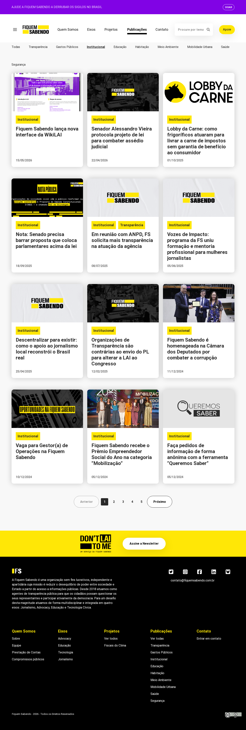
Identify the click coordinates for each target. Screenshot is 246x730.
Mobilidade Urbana (199, 47)
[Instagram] (185, 572)
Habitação (142, 47)
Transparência (38, 47)
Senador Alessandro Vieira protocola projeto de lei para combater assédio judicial (121, 137)
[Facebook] (199, 572)
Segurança (19, 64)
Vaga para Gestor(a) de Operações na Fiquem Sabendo (42, 451)
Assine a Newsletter (144, 543)
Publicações (137, 29)
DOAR (228, 7)
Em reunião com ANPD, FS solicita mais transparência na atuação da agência (122, 240)
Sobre (16, 638)
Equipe (16, 645)
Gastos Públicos (67, 47)
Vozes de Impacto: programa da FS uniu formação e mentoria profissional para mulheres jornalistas (197, 246)
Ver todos (111, 638)
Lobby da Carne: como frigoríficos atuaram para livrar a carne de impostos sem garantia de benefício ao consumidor (196, 140)
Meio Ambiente (168, 47)
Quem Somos (67, 29)
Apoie (227, 29)
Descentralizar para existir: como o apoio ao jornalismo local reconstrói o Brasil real (47, 349)
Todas (16, 47)
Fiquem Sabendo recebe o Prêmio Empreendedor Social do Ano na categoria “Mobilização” (121, 454)
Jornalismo (65, 659)
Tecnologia (65, 652)
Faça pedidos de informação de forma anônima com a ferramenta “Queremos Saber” (197, 454)
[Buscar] (208, 29)
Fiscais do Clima (115, 645)
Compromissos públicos (28, 659)
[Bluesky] (228, 572)
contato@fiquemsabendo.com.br (192, 580)
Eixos (91, 29)
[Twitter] (171, 572)
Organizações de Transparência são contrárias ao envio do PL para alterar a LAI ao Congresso (120, 352)
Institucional (96, 47)
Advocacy (64, 638)
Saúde (225, 47)
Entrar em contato (209, 638)
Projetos (111, 29)
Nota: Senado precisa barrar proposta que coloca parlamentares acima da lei (46, 240)
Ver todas (157, 638)
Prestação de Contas (26, 652)
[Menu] (15, 29)
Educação (120, 47)
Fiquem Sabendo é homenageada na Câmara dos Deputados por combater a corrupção (195, 349)
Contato (161, 29)
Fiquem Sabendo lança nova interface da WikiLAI (47, 132)
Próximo (159, 502)
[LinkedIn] (214, 572)
